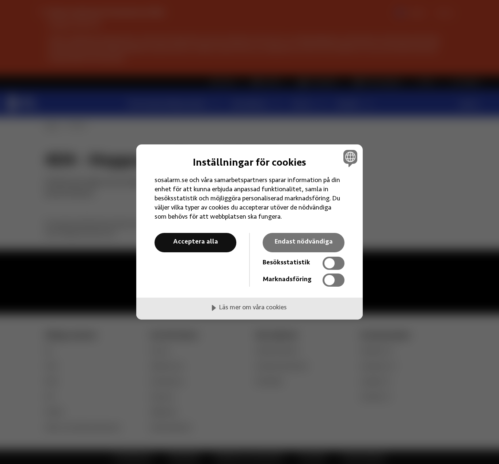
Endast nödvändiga (304, 242)
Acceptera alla (195, 242)
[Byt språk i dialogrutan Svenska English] (349, 158)
